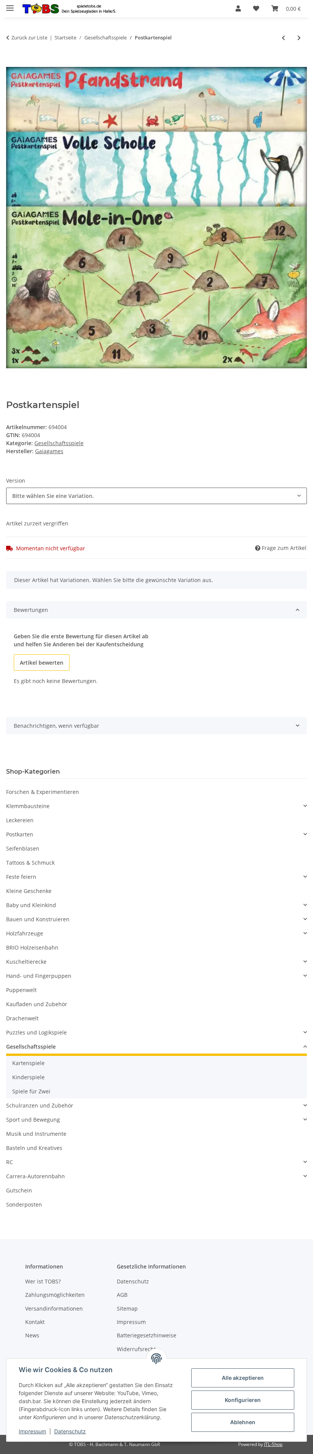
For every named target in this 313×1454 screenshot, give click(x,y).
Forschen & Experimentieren (42, 791)
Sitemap (127, 1308)
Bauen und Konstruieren (37, 919)
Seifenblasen (22, 848)
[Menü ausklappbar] (10, 5)
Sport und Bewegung (33, 1119)
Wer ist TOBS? (43, 1281)
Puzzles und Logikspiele (36, 1032)
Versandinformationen (54, 1308)
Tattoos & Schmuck (30, 862)
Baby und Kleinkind (31, 905)
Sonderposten (24, 1204)
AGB (122, 1294)
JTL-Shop (273, 1444)
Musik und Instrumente (36, 1133)
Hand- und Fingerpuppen (38, 975)
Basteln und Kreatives (34, 1147)
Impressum (32, 1431)
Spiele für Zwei (31, 1091)
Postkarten (19, 834)
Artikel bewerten (41, 662)
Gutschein (19, 1190)
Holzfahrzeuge (24, 933)
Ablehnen (242, 1422)
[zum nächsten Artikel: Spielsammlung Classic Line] (299, 37)
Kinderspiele (28, 1077)
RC (9, 1162)
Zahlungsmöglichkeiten (55, 1294)
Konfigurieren (243, 1400)
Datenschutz (70, 1431)
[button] (238, 8)
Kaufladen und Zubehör (36, 1004)
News (32, 1335)
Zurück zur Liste (29, 37)
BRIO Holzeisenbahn (32, 947)
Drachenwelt (22, 1018)
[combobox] (156, 496)
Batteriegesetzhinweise (146, 1335)
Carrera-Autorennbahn (35, 1176)
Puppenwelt (21, 990)
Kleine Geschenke (29, 891)
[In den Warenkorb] (12, 63)
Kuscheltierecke (26, 961)
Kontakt (35, 1322)
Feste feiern (21, 876)
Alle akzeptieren (243, 1377)
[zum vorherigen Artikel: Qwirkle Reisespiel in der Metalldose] (283, 37)
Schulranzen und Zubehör (39, 1105)
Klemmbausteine (28, 806)
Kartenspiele (28, 1063)
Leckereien (20, 820)
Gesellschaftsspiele (59, 443)
